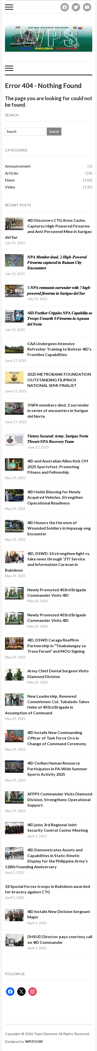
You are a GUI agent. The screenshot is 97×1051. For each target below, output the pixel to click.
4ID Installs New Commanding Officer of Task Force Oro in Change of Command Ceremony (56, 738)
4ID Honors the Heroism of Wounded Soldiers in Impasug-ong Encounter (59, 528)
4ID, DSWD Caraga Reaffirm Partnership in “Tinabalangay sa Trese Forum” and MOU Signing (56, 645)
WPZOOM (34, 1041)
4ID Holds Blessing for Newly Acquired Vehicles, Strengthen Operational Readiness (55, 497)
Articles (11, 173)
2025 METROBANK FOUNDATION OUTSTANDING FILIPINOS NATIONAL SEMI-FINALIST (59, 380)
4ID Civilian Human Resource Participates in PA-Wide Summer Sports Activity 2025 (57, 769)
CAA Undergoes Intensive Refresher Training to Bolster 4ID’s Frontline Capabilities (59, 349)
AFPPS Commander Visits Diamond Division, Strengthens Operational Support (59, 799)
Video (10, 186)
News (10, 180)
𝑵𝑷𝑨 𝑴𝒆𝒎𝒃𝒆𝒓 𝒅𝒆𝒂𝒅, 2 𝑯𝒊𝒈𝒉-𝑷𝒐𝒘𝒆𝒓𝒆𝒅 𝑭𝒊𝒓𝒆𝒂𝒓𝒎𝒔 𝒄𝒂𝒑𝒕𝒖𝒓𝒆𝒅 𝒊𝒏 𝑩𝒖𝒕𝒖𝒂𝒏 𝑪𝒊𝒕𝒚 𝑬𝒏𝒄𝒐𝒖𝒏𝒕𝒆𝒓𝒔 (57, 262)
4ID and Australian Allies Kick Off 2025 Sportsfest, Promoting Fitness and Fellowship (57, 466)
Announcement (18, 166)
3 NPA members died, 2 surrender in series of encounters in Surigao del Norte (58, 410)
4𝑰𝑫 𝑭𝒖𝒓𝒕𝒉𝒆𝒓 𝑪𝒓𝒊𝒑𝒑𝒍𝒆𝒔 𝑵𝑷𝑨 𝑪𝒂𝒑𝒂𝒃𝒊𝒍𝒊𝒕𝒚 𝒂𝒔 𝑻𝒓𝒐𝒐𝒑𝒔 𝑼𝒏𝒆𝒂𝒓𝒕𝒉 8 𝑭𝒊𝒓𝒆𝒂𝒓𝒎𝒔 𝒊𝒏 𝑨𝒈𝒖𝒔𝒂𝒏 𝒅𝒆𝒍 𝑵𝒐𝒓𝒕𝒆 (59, 318)
